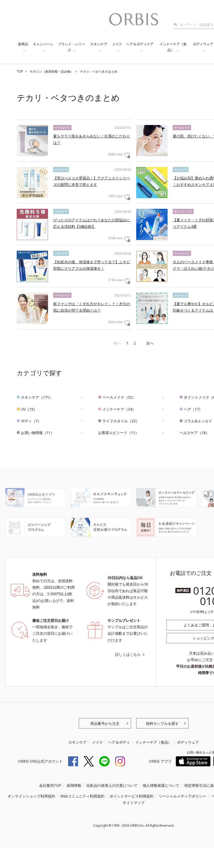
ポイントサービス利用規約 (131, 796)
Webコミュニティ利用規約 (82, 796)
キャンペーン (43, 44)
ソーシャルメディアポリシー (182, 796)
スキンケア (98, 44)
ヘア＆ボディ (119, 742)
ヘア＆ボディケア (139, 44)
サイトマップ (134, 802)
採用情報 (74, 785)
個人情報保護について (161, 785)
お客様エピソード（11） (118, 432)
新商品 (23, 44)
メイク (117, 44)
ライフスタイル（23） (120, 420)
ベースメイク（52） (119, 397)
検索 (177, 24)
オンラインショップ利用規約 (31, 796)
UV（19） (29, 409)
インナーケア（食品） (173, 47)
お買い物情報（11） (37, 432)
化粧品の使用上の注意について (112, 785)
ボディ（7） (31, 420)
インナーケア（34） (119, 409)
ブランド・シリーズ (71, 47)
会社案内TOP (50, 785)
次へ (149, 343)
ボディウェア (188, 742)
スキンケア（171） (37, 397)
